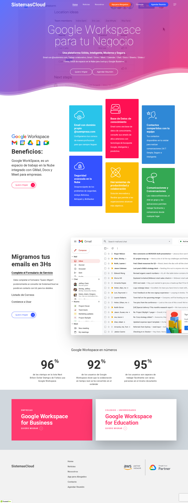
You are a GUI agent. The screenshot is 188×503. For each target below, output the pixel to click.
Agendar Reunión (76, 487)
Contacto (72, 482)
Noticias (72, 466)
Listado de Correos (23, 294)
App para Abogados (77, 477)
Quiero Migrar (29, 428)
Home (70, 461)
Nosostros (73, 471)
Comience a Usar (21, 301)
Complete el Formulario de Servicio (32, 272)
